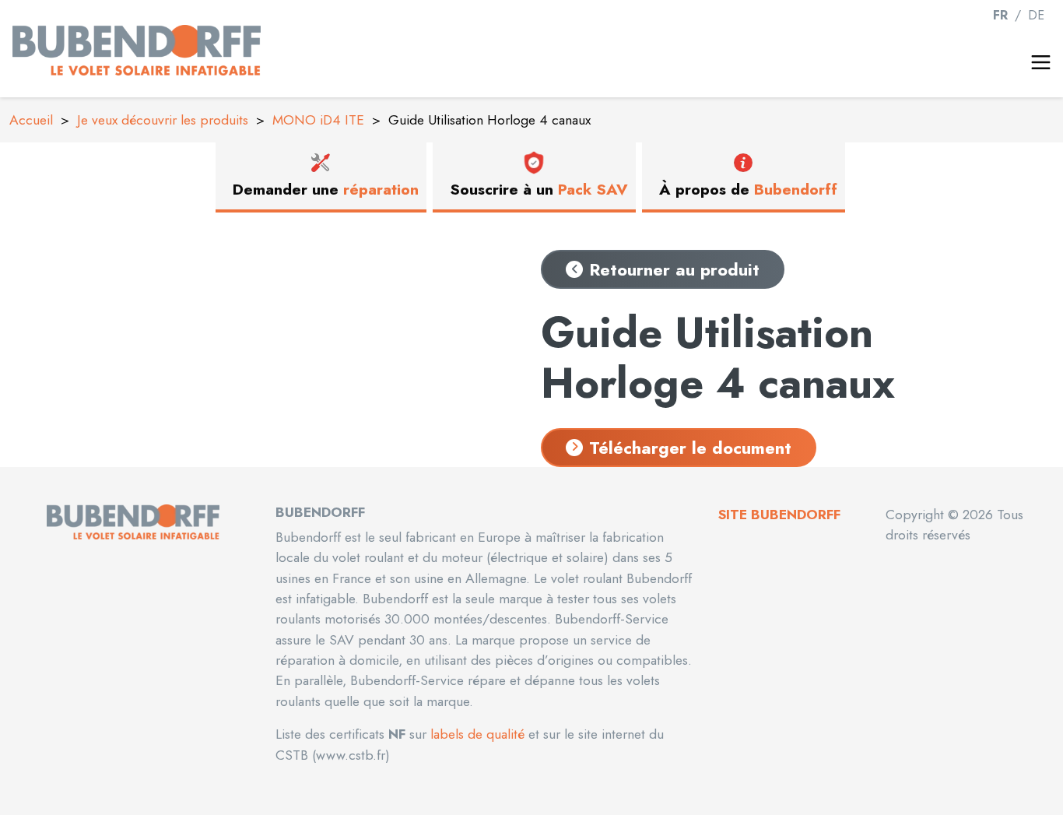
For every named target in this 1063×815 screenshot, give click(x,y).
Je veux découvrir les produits (162, 120)
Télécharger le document (690, 447)
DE (1036, 15)
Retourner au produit (674, 269)
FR (1002, 15)
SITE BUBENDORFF (779, 514)
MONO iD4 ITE (318, 120)
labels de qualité (475, 734)
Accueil (31, 120)
